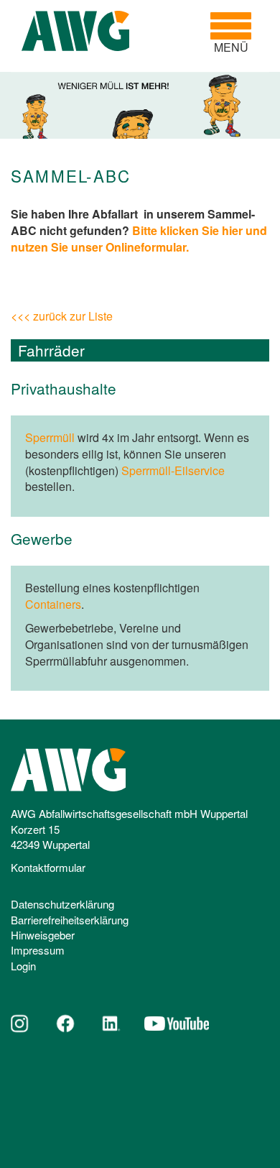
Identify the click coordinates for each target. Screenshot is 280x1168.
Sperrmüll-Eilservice (173, 470)
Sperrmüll (50, 437)
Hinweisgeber (43, 934)
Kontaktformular (48, 867)
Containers (53, 604)
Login (23, 965)
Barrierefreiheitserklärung (70, 919)
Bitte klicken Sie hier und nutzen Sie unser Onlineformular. (139, 238)
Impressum (38, 949)
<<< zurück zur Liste (62, 316)
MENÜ (236, 33)
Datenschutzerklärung (62, 903)
